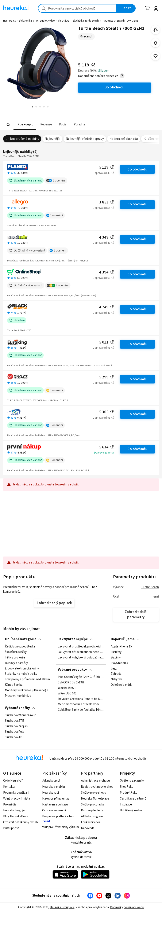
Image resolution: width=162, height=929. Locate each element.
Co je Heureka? (13, 780)
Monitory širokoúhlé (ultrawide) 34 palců (28, 690)
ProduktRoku (128, 792)
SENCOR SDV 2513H (71, 682)
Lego (114, 669)
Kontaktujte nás (81, 842)
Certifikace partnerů (133, 798)
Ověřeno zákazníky (132, 780)
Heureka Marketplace (95, 798)
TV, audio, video (45, 21)
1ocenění (56, 215)
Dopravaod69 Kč (103, 278)
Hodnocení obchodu (123, 139)
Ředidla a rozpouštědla (20, 647)
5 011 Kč (106, 342)
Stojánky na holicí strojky (21, 674)
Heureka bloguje (14, 810)
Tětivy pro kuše (15, 658)
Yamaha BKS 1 (67, 688)
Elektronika (25, 21)
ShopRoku (126, 787)
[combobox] (77, 8)
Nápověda (87, 828)
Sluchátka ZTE (14, 721)
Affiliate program (92, 816)
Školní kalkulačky (16, 652)
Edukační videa (90, 822)
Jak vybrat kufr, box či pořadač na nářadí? (81, 658)
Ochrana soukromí (54, 810)
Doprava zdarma (104, 453)
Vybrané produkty (72, 669)
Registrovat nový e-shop (97, 787)
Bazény (116, 658)
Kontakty (9, 787)
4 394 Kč (106, 272)
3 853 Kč (106, 202)
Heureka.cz (9, 21)
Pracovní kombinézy (18, 696)
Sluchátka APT (14, 737)
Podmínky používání (16, 792)
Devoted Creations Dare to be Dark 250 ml (81, 699)
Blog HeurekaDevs (15, 816)
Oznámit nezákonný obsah (20, 822)
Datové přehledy (92, 810)
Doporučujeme (123, 639)
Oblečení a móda (121, 685)
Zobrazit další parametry (136, 614)
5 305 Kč (106, 412)
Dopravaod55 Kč (103, 208)
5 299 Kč (106, 377)
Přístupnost (11, 828)
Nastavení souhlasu (55, 804)
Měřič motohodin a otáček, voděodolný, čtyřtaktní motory (81, 704)
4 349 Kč (106, 237)
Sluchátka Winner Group (20, 715)
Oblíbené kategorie (20, 639)
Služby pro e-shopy (93, 792)
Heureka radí (50, 792)
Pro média (9, 804)
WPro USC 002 (67, 693)
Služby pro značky (92, 804)
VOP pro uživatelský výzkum (60, 827)
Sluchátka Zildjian (16, 726)
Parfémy (116, 652)
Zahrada (116, 674)
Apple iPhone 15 (121, 647)
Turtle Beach (150, 587)
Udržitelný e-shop (131, 810)
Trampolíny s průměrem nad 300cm (27, 679)
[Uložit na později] (155, 55)
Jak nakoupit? (51, 780)
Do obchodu (137, 169)
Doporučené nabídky (24, 139)
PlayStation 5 (119, 663)
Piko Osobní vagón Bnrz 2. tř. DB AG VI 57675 (81, 677)
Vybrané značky (17, 707)
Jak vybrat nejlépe (73, 639)
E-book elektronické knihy (22, 669)
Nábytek (116, 679)
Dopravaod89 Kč (103, 348)
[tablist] (55, 125)
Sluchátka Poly (14, 732)
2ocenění (59, 180)
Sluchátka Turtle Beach (86, 21)
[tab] (25, 125)
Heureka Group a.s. (62, 907)
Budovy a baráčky (16, 663)
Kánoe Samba (14, 685)
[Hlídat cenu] (155, 42)
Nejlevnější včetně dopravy (85, 139)
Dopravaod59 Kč (103, 383)
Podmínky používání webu (127, 907)
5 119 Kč (106, 167)
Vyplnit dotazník (81, 857)
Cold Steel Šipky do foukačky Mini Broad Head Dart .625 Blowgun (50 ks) (81, 710)
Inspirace (126, 804)
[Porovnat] (155, 29)
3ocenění (62, 285)
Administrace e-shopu (95, 780)
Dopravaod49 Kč (103, 173)
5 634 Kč (106, 447)
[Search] (8, 124)
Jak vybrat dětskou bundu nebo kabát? (81, 652)
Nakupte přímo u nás (55, 798)
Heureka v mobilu (53, 787)
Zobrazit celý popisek (54, 603)
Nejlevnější (52, 139)
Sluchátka (63, 21)
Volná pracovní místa (16, 798)
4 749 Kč (106, 307)
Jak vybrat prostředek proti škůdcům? (81, 647)
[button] (25, 124)
